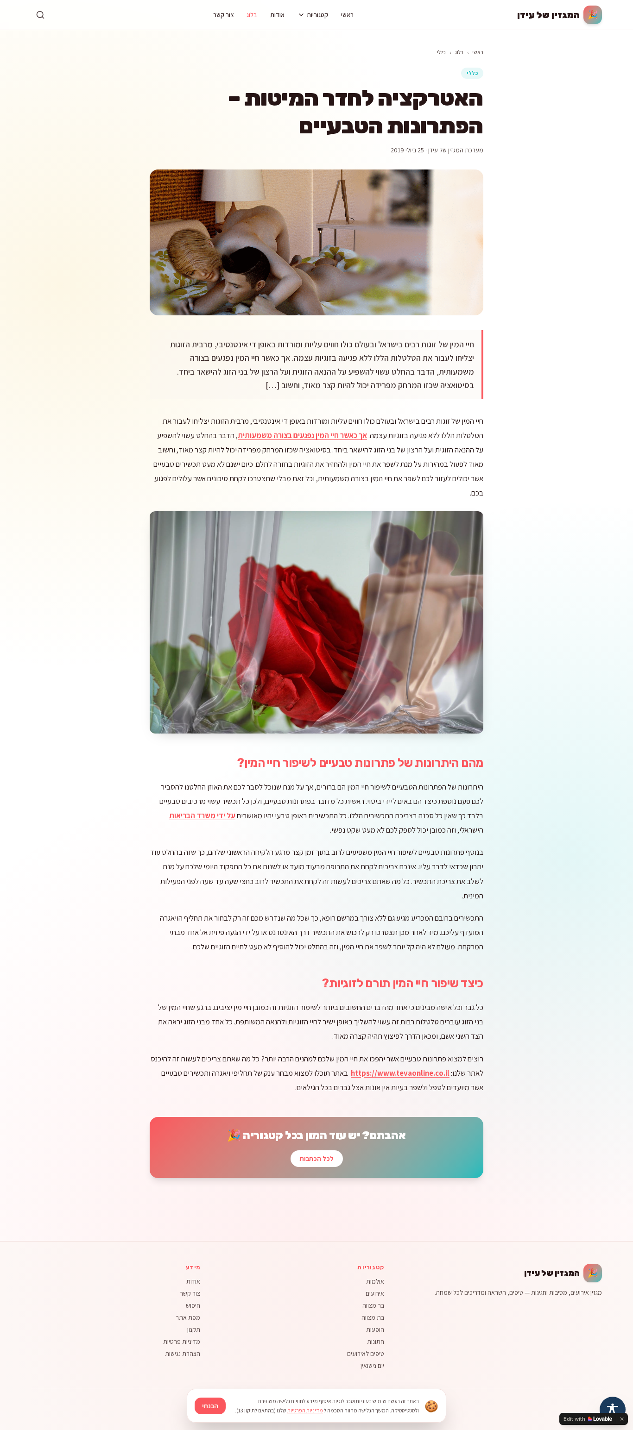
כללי (441, 52)
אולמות (375, 1281)
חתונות (375, 1341)
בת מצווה (372, 1317)
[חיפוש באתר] (40, 15)
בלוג (252, 15)
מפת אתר (188, 1317)
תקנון (193, 1329)
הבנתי (210, 1406)
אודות (277, 15)
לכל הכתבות (317, 1158)
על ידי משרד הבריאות (202, 815)
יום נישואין (372, 1365)
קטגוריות (317, 15)
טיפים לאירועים (365, 1353)
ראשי (347, 15)
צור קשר (223, 15)
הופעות (375, 1329)
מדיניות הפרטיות (305, 1410)
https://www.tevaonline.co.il (400, 1073)
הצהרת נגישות (182, 1353)
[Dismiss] (621, 1418)
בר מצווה (373, 1305)
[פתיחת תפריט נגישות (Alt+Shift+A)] (613, 1410)
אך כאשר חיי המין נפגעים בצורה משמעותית (302, 435)
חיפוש (193, 1305)
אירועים (375, 1293)
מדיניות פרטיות (181, 1341)
